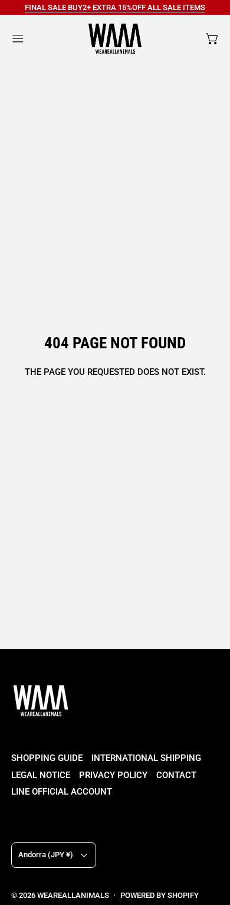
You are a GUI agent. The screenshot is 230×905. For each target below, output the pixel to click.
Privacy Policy (113, 775)
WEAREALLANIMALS (73, 895)
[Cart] (212, 38)
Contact (176, 775)
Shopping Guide (47, 758)
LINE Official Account (61, 791)
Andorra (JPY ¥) (45, 854)
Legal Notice (40, 775)
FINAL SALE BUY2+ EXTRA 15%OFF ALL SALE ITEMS (115, 7)
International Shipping (146, 758)
